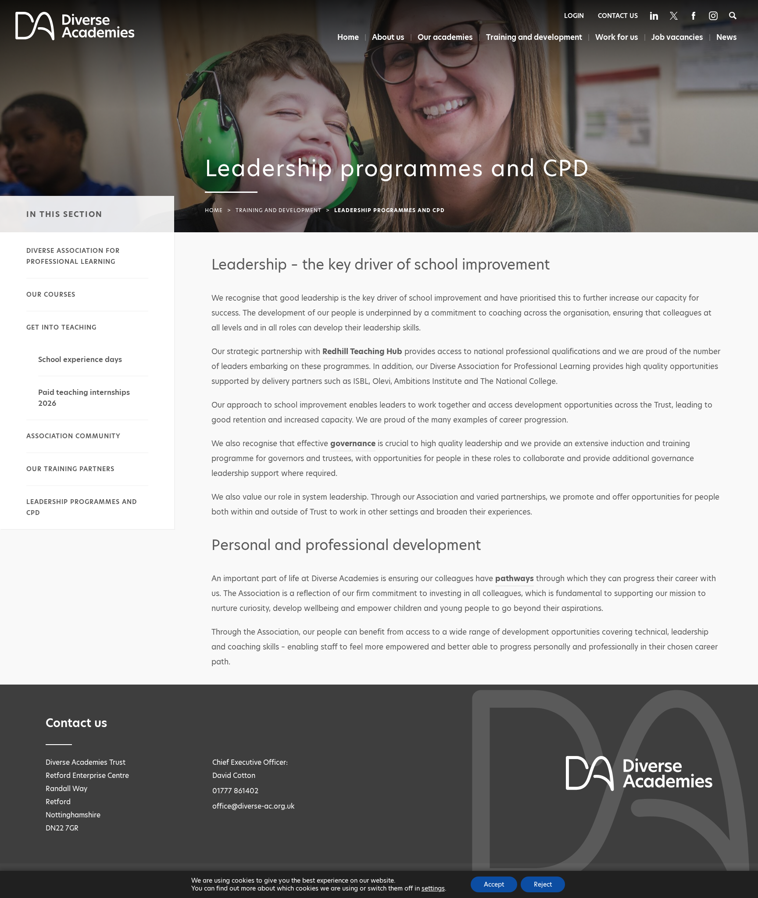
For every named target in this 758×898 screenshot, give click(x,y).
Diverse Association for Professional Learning (73, 256)
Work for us (616, 37)
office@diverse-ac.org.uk (253, 806)
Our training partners (70, 469)
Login (574, 15)
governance (352, 443)
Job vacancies (677, 37)
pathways (514, 578)
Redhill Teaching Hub (362, 351)
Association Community (73, 436)
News (726, 37)
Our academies (445, 37)
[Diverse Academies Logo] (75, 38)
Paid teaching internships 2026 (84, 397)
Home (348, 37)
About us (388, 37)
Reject (543, 884)
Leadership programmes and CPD (81, 507)
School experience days (80, 360)
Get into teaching (61, 327)
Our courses (50, 294)
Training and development (534, 37)
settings (433, 888)
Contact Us (618, 15)
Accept (494, 884)
